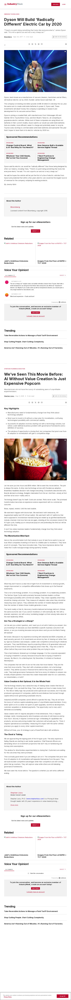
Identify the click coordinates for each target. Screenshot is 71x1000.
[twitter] (35, 44)
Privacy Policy (8, 997)
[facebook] (29, 44)
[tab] (10, 275)
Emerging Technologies (11, 14)
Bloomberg (8, 37)
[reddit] (38, 44)
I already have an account (35, 316)
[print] (66, 44)
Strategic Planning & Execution (14, 368)
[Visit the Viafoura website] (62, 302)
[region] (35, 289)
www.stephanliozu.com (35, 799)
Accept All (62, 996)
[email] (42, 44)
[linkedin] (32, 44)
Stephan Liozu (9, 396)
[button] (5, 4)
